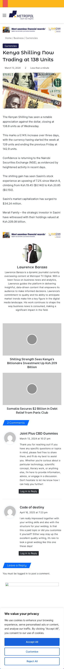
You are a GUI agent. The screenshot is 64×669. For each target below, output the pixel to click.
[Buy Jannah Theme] (32, 29)
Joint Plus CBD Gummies (39, 433)
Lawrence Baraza (32, 267)
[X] (29, 316)
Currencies (32, 38)
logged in (22, 573)
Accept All (32, 641)
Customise (32, 651)
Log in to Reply (28, 491)
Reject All (32, 661)
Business (19, 38)
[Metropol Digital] (21, 15)
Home (8, 38)
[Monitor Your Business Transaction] (32, 234)
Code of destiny (32, 507)
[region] (32, 638)
